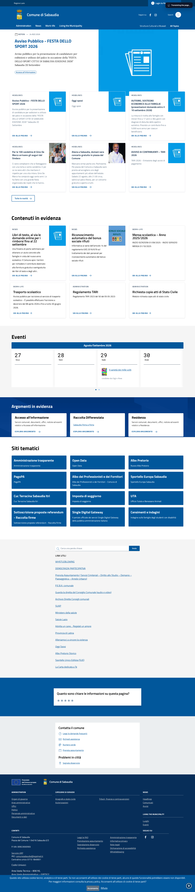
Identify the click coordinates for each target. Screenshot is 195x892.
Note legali (115, 844)
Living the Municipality (70, 26)
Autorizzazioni (61, 802)
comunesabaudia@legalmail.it (29, 856)
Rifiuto (104, 888)
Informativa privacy (119, 841)
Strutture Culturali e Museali (153, 26)
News (38, 26)
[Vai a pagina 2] (99, 389)
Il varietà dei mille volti (120, 370)
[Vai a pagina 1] (95, 389)
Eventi (146, 824)
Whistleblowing (117, 851)
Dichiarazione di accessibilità (123, 848)
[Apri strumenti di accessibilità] (189, 886)
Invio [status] (134, 548)
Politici (15, 809)
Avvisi (145, 806)
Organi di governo (20, 799)
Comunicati (148, 802)
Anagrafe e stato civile (65, 799)
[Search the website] (178, 15)
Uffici (14, 806)
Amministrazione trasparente (123, 837)
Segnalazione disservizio (88, 844)
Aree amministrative (21, 802)
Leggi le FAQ (82, 837)
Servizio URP (17, 853)
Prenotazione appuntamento (90, 841)
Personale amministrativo (23, 813)
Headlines (147, 799)
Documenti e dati (19, 817)
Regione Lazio (19, 3)
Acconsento (93, 888)
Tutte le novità (21, 198)
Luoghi (146, 821)
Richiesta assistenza (86, 848)
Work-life (50, 26)
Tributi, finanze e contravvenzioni (114, 799)
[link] (149, 14)
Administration (23, 26)
